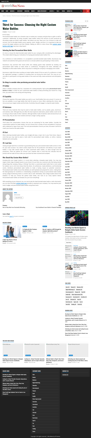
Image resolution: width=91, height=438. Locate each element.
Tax (65, 114)
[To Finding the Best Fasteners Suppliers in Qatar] (32, 226)
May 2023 (67, 202)
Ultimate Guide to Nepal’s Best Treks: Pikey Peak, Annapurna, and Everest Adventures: (68, 257)
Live (88, 11)
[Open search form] (81, 11)
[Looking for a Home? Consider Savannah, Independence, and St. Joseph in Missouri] (34, 350)
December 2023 (68, 183)
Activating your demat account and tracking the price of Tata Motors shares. (68, 27)
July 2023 (67, 196)
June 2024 (67, 167)
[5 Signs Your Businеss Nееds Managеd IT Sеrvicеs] (12, 231)
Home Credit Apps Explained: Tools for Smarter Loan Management (68, 36)
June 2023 (67, 199)
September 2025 (68, 139)
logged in (11, 216)
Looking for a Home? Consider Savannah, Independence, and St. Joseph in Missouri (68, 53)
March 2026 (67, 137)
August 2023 (68, 194)
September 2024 (68, 161)
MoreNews (50, 436)
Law (66, 100)
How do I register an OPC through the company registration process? (52, 230)
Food (66, 84)
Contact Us (69, 11)
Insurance (67, 92)
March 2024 (67, 175)
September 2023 (68, 191)
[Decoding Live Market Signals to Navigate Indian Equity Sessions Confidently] (76, 218)
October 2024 (68, 158)
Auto (7, 11)
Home (2, 11)
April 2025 (67, 145)
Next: (48, 206)
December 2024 (68, 153)
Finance (66, 82)
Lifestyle (51, 11)
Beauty (66, 68)
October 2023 (68, 188)
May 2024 (67, 169)
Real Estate (75, 50)
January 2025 (68, 150)
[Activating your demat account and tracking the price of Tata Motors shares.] (78, 350)
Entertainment (68, 79)
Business (12, 11)
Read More (69, 243)
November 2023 (68, 186)
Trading (75, 24)
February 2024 (68, 177)
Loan (66, 106)
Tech (58, 11)
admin (5, 32)
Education (26, 11)
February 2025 (68, 148)
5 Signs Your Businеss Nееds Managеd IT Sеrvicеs (10, 240)
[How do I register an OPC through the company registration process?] (52, 226)
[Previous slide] (86, 21)
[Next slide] (87, 21)
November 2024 (68, 156)
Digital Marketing (69, 73)
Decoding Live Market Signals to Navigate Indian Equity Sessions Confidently (68, 45)
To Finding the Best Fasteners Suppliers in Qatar (30, 230)
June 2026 (67, 131)
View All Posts (18, 197)
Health (33, 11)
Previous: (14, 206)
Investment (19, 11)
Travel (63, 11)
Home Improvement (42, 11)
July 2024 (67, 164)
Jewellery (67, 98)
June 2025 (67, 142)
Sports (66, 111)
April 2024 (67, 172)
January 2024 (68, 180)
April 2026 (67, 134)
